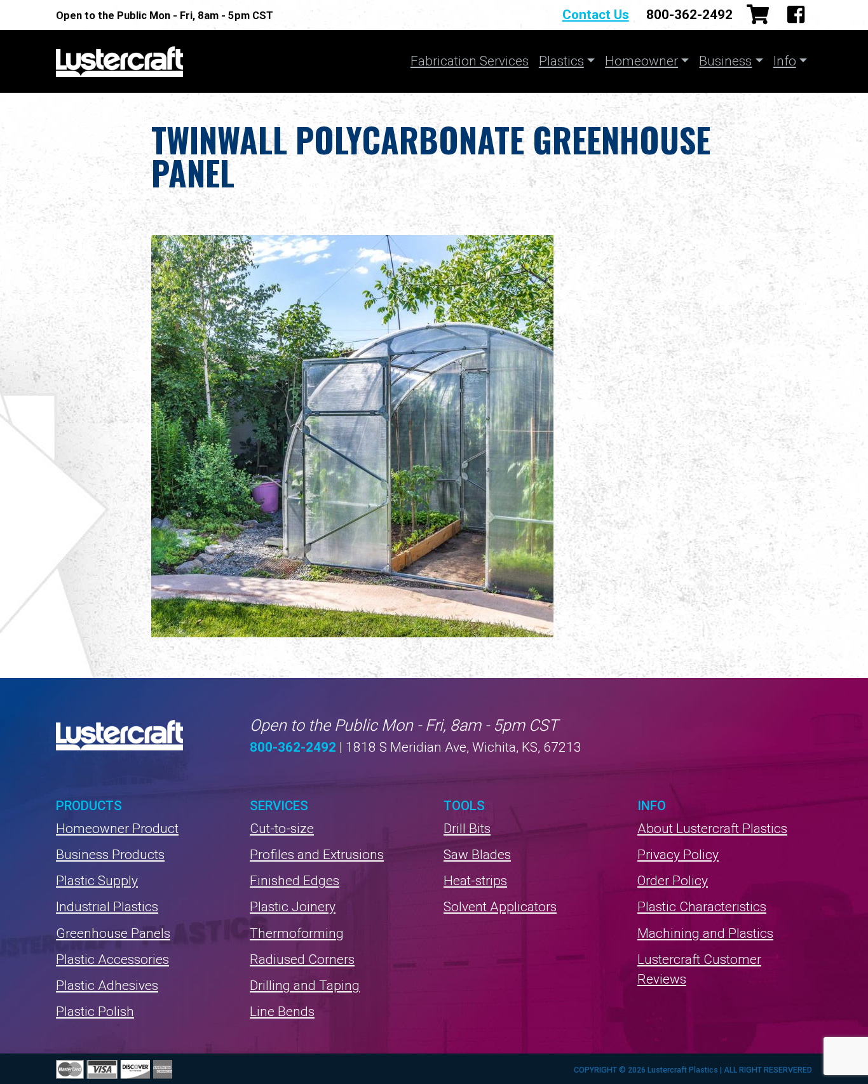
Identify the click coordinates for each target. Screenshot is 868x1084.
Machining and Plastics (705, 933)
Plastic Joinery (293, 906)
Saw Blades (477, 854)
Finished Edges (294, 880)
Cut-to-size (282, 828)
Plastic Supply (97, 880)
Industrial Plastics (107, 906)
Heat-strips (475, 880)
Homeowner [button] (641, 61)
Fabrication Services (469, 61)
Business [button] (725, 61)
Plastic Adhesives (107, 985)
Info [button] (784, 61)
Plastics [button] (561, 61)
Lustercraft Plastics (119, 61)
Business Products (110, 854)
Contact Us (595, 14)
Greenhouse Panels (113, 933)
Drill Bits (467, 828)
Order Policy (672, 880)
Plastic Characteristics (701, 906)
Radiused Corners (302, 959)
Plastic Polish (95, 1011)
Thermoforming (297, 933)
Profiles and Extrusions (317, 854)
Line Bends (282, 1011)
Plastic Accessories (112, 959)
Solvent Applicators (500, 906)
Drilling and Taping (305, 985)
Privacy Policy (678, 854)
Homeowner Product (117, 828)
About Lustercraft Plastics (712, 828)
